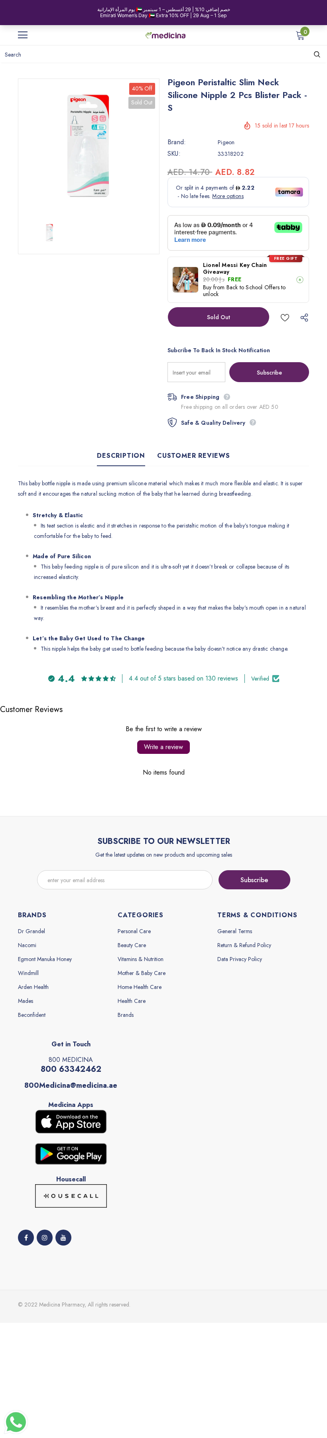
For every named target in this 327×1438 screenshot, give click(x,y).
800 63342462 (71, 1069)
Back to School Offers (253, 288)
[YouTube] (63, 1238)
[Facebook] (26, 1238)
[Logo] (165, 34)
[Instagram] (45, 1238)
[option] (88, 146)
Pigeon (226, 142)
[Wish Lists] (284, 317)
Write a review (163, 746)
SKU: (174, 153)
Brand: (176, 142)
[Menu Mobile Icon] (23, 35)
